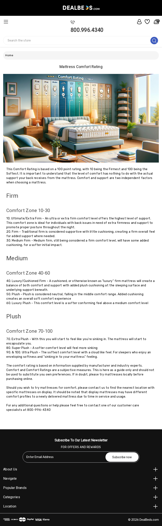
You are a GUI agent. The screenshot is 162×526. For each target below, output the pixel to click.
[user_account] (138, 21)
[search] (154, 40)
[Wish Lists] (147, 21)
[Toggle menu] (6, 21)
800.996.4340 (87, 30)
